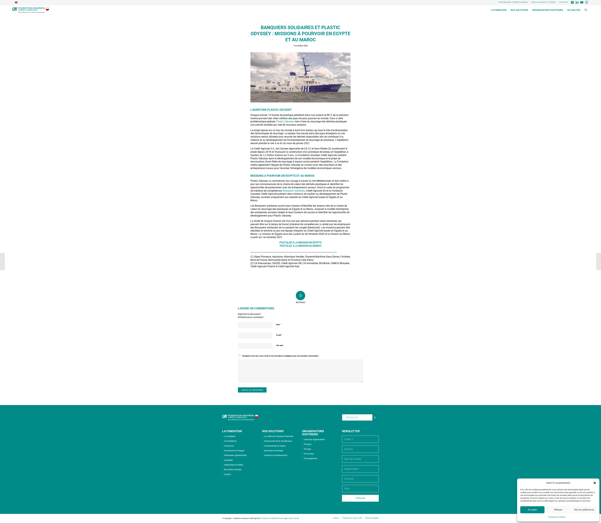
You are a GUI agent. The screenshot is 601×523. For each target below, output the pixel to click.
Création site (267, 518)
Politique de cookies (556, 517)
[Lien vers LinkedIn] (577, 2)
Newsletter (351, 431)
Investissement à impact (275, 446)
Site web (279, 345)
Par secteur (309, 454)
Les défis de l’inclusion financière (278, 436)
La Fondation (229, 436)
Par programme (310, 458)
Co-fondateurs (230, 441)
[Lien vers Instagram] (586, 2)
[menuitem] (513, 2)
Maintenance (279, 518)
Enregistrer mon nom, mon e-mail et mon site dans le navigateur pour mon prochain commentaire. (280, 356)
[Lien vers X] (572, 2)
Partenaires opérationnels (513, 2)
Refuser (558, 509)
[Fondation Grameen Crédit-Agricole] (30, 10)
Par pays (307, 444)
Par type (307, 449)
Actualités (228, 460)
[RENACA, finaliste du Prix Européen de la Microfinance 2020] (2, 261)
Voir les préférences (584, 509)
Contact (563, 2)
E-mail (279, 335)
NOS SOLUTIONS (273, 431)
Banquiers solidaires (294, 190)
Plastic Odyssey (285, 121)
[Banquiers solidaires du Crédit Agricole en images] (598, 261)
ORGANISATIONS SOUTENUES (313, 432)
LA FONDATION (232, 431)
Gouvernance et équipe (234, 450)
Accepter (532, 509)
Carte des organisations (314, 439)
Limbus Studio (293, 518)
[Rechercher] (586, 10)
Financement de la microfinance (278, 441)
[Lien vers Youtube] (582, 2)
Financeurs (229, 446)
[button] (594, 482)
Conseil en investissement (275, 455)
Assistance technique (273, 450)
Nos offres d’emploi (232, 469)
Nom (278, 324)
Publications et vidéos (543, 2)
